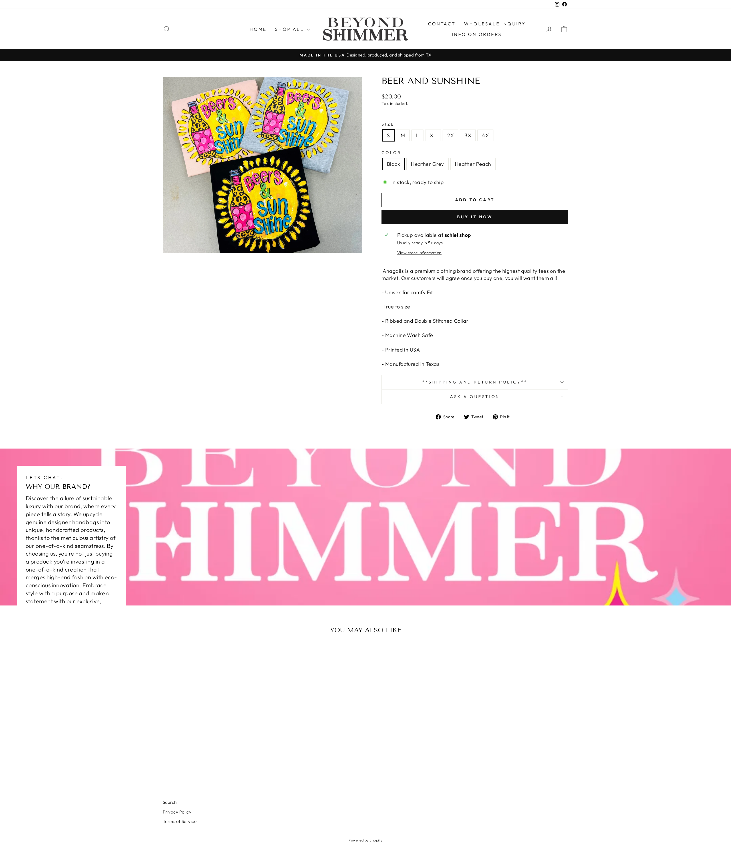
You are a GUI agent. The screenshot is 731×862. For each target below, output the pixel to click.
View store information (419, 252)
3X (468, 135)
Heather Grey (427, 164)
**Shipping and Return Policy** (475, 382)
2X (450, 135)
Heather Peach (473, 164)
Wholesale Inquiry (495, 24)
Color (391, 152)
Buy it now (475, 216)
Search (170, 802)
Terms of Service (179, 821)
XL (433, 135)
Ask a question (475, 396)
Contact (441, 24)
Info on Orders (477, 34)
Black (393, 164)
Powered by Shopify (365, 840)
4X (485, 135)
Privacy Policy (177, 812)
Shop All (290, 29)
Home (258, 29)
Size (387, 124)
